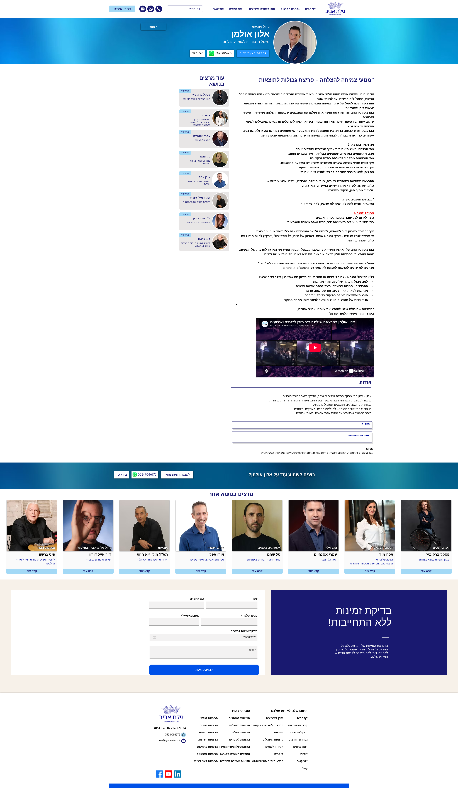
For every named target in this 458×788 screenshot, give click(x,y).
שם (255, 598)
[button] (122, 9)
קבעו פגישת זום (298, 725)
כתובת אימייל (190, 615)
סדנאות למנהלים (272, 739)
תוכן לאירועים (274, 718)
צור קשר (302, 761)
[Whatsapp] (150, 9)
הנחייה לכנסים (274, 746)
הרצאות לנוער (209, 718)
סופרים (278, 753)
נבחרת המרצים (298, 739)
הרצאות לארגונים (207, 753)
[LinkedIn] (177, 774)
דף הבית (302, 718)
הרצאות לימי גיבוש (206, 761)
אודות (304, 753)
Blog (305, 768)
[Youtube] (168, 774)
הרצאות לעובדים (239, 739)
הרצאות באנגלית (239, 725)
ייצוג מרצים (300, 746)
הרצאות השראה (208, 739)
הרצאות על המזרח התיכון (237, 746)
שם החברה (197, 598)
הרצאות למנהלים (239, 718)
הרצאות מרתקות (207, 746)
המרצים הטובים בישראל (237, 753)
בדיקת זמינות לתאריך (244, 631)
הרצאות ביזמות (208, 732)
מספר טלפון (250, 615)
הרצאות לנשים (209, 725)
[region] (163, 9)
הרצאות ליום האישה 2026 (269, 761)
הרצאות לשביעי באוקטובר (269, 725)
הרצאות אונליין (241, 732)
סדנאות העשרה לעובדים (237, 761)
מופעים (278, 732)
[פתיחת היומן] (154, 637)
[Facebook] (159, 774)
